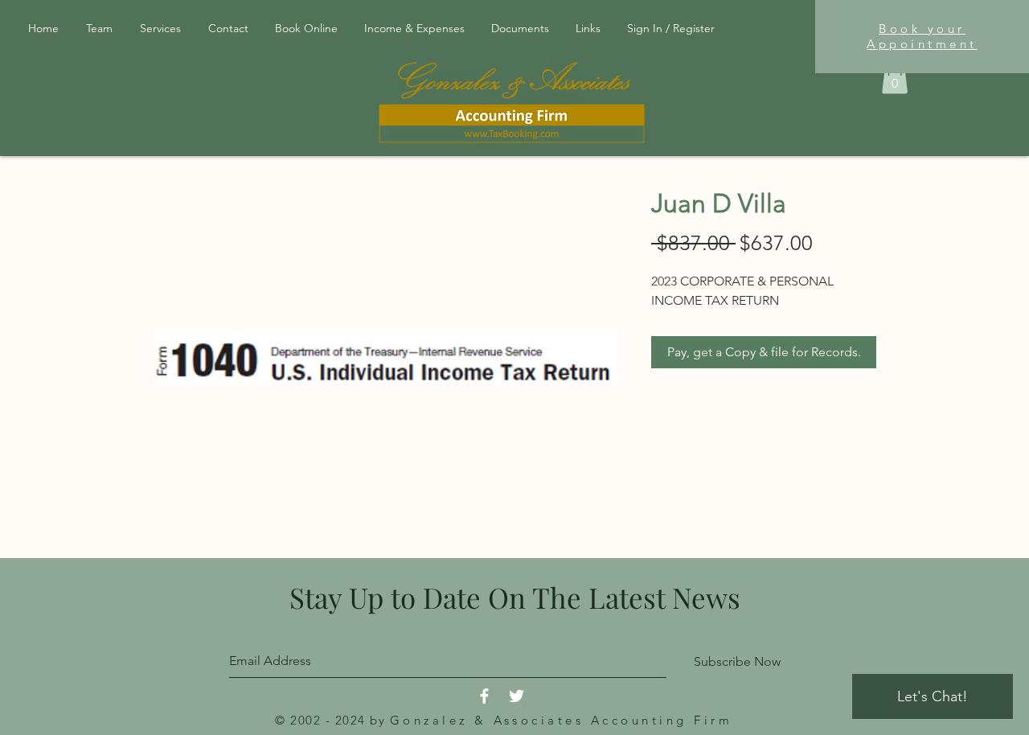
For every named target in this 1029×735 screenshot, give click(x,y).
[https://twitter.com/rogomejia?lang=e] (516, 696)
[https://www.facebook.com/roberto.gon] (484, 696)
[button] (521, 28)
